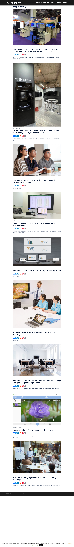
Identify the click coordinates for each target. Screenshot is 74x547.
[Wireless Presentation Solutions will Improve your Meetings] (37, 304)
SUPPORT (52, 2)
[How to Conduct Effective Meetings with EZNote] (37, 409)
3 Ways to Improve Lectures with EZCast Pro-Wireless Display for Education (35, 181)
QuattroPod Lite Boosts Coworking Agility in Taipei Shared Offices (34, 224)
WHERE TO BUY (59, 2)
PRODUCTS (38, 2)
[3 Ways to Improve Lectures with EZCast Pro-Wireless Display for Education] (37, 160)
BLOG (48, 2)
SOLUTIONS (43, 2)
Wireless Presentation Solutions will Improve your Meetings (34, 333)
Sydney (24, 493)
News (20, 46)
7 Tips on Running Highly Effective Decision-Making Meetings (34, 478)
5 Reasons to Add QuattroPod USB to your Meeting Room (37, 270)
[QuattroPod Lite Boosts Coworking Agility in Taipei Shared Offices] (37, 205)
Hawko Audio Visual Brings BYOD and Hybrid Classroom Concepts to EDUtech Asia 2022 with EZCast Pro (36, 50)
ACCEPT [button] (41, 545)
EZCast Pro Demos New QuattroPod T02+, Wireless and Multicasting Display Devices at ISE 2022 (36, 132)
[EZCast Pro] (13, 2)
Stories (20, 177)
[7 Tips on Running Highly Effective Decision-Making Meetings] (37, 457)
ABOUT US (65, 2)
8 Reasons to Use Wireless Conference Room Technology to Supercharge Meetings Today (37, 381)
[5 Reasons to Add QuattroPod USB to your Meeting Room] (37, 251)
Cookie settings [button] (35, 545)
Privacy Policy (69, 543)
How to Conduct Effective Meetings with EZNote (33, 430)
